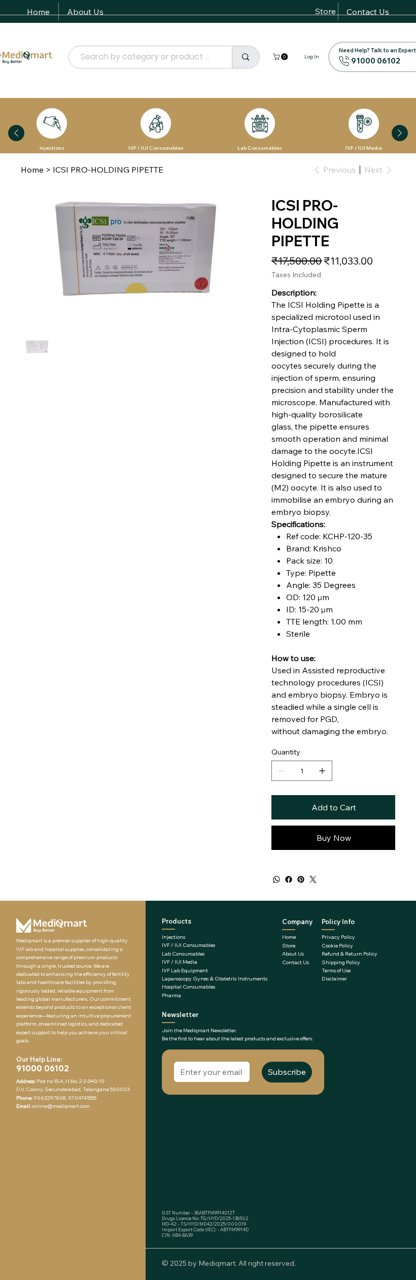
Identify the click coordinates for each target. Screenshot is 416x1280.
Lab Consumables (259, 148)
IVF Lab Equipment (185, 970)
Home (289, 937)
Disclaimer (334, 978)
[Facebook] (289, 879)
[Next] (400, 133)
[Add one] (322, 771)
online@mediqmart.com (61, 1106)
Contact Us (295, 962)
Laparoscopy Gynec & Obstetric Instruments (214, 978)
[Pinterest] (301, 879)
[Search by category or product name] (245, 57)
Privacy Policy (338, 937)
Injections (52, 148)
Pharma (171, 995)
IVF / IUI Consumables (156, 148)
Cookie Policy (337, 945)
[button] (281, 56)
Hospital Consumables (188, 986)
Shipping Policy (341, 962)
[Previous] (16, 133)
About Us (293, 953)
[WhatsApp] (276, 879)
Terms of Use (336, 970)
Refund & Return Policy (349, 953)
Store (288, 945)
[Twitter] (313, 879)
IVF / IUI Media (363, 148)
